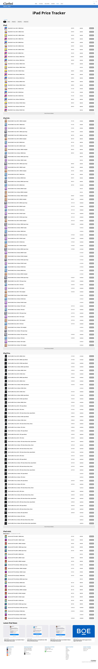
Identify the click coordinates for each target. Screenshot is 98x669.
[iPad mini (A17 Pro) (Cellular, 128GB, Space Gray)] (5, 564)
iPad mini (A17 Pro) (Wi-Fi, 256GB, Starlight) (16, 561)
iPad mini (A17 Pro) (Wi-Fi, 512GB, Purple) (16, 596)
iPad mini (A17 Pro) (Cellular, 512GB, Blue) (16, 611)
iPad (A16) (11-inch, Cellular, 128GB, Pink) (16, 56)
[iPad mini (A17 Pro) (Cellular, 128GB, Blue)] (5, 575)
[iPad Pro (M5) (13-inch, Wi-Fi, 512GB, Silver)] (5, 391)
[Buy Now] (91, 28)
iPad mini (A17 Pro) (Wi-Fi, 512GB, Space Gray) (17, 604)
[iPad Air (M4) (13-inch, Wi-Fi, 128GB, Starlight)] (5, 170)
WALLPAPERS (47, 3)
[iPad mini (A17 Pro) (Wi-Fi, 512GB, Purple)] (5, 597)
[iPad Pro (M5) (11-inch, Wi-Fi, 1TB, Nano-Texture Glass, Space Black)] (5, 413)
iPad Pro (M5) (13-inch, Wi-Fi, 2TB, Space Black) (17, 505)
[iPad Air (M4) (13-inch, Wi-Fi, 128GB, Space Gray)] (5, 163)
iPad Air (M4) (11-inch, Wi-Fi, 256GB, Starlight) (17, 138)
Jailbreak (67, 656)
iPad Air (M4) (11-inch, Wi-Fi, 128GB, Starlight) (17, 121)
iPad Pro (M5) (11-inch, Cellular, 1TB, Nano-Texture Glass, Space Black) (22, 441)
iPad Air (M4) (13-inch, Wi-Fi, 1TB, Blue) (15, 323)
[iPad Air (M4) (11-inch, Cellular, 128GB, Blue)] (5, 153)
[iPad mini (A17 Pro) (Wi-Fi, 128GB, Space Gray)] (5, 547)
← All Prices (5, 19)
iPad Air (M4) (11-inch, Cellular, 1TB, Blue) (16, 309)
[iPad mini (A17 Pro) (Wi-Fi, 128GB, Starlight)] (5, 543)
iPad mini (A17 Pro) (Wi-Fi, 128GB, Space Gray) (17, 547)
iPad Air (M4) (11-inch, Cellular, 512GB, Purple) (17, 263)
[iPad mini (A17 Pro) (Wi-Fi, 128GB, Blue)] (5, 536)
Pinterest (9, 651)
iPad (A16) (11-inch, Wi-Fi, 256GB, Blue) (15, 42)
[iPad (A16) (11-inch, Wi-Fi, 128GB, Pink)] (5, 39)
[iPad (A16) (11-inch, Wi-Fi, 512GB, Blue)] (5, 92)
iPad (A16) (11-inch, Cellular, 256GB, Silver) (16, 81)
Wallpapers (68, 650)
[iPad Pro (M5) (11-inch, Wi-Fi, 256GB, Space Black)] (5, 359)
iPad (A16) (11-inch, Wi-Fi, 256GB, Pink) (15, 53)
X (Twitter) (10, 649)
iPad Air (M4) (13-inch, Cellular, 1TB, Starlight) (17, 345)
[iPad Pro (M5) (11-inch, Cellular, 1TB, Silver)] (5, 427)
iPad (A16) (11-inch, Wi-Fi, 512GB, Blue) (15, 92)
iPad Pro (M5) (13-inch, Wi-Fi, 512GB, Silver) (16, 391)
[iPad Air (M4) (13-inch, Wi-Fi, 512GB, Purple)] (5, 238)
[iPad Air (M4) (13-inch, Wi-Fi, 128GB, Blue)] (5, 174)
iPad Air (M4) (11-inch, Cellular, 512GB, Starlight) (17, 256)
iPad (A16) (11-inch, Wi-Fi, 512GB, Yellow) (16, 70)
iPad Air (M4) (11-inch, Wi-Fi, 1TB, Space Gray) (17, 281)
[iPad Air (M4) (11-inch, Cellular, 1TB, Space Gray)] (5, 331)
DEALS (62, 3)
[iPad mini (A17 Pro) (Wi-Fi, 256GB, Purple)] (5, 557)
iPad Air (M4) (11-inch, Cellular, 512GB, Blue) (17, 266)
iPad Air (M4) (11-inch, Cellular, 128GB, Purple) (17, 160)
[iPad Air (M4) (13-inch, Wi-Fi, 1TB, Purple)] (5, 316)
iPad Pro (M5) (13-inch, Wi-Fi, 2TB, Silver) (16, 491)
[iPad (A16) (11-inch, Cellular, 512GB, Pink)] (5, 110)
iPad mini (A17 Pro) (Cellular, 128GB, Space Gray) (17, 564)
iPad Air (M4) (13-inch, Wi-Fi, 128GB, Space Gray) (17, 163)
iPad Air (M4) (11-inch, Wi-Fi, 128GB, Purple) (16, 128)
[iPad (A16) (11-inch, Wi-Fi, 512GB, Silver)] (5, 88)
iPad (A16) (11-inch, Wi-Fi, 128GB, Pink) (15, 38)
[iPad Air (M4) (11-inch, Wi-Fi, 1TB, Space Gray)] (5, 281)
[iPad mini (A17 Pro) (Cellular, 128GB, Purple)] (5, 572)
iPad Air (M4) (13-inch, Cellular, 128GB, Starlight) (17, 195)
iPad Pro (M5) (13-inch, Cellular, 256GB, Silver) (17, 402)
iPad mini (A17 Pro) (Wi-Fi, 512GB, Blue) (16, 600)
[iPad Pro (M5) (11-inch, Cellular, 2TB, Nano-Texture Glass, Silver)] (5, 495)
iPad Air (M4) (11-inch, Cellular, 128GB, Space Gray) (18, 156)
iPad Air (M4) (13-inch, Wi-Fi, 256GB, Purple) (16, 206)
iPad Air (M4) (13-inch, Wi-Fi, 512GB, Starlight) (17, 245)
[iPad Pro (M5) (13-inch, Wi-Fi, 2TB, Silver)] (5, 491)
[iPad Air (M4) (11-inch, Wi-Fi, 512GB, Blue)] (5, 210)
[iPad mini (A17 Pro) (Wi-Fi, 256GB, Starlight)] (5, 561)
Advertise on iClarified (87, 648)
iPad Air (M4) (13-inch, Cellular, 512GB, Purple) (17, 302)
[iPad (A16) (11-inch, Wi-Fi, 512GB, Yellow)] (5, 71)
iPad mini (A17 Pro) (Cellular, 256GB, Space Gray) (17, 579)
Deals (67, 653)
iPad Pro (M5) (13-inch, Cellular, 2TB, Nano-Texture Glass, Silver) (20, 519)
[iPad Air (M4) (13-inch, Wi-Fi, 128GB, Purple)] (5, 167)
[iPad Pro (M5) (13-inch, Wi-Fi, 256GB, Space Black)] (5, 377)
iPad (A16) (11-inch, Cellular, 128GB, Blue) (16, 60)
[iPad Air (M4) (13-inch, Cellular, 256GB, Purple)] (5, 252)
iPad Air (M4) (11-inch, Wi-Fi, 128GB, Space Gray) (17, 131)
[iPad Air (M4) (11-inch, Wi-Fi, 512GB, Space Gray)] (5, 217)
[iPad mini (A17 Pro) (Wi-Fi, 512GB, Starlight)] (5, 593)
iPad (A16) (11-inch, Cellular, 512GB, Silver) (16, 106)
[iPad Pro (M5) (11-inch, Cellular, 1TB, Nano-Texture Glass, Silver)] (5, 445)
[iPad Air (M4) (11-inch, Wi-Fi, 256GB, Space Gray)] (5, 135)
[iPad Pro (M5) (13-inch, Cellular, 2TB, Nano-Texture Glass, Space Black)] (5, 523)
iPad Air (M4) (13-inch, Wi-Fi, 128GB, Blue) (16, 174)
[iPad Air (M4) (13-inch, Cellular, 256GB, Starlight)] (5, 274)
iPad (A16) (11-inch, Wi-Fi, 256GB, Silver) (16, 46)
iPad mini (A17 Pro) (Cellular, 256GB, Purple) (17, 586)
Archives (67, 657)
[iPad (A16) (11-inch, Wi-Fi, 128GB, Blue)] (5, 28)
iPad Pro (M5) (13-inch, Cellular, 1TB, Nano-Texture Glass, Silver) (20, 487)
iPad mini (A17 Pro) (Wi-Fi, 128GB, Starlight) (16, 543)
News (67, 648)
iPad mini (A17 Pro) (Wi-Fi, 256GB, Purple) (16, 557)
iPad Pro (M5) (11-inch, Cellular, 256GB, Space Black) (18, 366)
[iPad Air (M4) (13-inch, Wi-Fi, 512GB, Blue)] (5, 242)
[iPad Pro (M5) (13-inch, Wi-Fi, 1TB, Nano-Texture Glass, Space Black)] (5, 452)
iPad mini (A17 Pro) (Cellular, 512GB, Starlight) (17, 618)
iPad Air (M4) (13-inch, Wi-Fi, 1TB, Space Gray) (17, 313)
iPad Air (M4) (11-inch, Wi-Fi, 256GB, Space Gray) (17, 135)
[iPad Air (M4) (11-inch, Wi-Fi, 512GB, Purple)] (5, 213)
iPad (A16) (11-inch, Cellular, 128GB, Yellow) (16, 67)
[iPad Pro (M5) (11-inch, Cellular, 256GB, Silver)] (5, 370)
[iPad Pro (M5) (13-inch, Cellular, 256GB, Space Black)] (5, 395)
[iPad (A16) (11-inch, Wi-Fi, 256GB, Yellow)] (5, 49)
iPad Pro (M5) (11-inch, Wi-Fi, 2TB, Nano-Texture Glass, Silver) (20, 466)
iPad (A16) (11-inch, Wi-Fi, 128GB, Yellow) (16, 35)
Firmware (67, 655)
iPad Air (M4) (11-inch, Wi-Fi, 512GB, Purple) (16, 213)
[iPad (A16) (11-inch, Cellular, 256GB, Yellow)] (5, 85)
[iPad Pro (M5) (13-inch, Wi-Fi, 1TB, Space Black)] (5, 434)
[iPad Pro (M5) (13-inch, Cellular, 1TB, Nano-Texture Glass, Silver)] (5, 487)
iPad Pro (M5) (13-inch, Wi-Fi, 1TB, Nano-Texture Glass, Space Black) (21, 452)
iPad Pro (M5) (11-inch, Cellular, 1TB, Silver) (16, 427)
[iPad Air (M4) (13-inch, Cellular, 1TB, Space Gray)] (5, 334)
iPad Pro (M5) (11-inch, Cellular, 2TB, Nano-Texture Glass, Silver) (20, 494)
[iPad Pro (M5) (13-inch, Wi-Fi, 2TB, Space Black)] (5, 505)
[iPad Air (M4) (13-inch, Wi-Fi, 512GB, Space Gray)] (5, 235)
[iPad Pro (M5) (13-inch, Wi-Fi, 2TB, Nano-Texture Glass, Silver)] (5, 509)
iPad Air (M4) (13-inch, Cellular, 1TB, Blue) (16, 338)
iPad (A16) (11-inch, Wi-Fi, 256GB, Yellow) (16, 49)
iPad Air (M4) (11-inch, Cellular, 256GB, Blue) (17, 177)
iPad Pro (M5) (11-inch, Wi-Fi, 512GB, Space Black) (18, 363)
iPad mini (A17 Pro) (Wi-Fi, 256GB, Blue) (16, 554)
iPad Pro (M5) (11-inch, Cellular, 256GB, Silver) (17, 370)
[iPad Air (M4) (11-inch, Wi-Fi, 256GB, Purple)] (5, 146)
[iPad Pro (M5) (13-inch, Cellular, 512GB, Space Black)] (5, 416)
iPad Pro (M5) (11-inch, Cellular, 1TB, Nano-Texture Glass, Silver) (20, 445)
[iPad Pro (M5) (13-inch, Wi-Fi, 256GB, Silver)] (5, 381)
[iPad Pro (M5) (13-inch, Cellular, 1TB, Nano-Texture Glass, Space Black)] (5, 463)
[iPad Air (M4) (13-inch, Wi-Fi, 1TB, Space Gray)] (5, 313)
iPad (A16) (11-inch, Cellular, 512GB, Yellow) (16, 102)
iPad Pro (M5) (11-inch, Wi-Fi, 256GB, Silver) (16, 356)
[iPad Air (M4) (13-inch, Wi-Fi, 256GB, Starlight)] (5, 199)
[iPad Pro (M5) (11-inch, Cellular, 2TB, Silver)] (5, 484)
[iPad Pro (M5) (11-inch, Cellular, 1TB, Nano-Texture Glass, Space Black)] (5, 441)
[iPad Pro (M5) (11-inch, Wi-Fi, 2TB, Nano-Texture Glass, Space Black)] (5, 470)
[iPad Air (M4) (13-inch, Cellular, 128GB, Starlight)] (5, 195)
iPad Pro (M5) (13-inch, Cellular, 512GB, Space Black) (18, 416)
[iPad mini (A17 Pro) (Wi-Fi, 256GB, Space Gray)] (5, 550)
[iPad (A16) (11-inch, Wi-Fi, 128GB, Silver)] (5, 31)
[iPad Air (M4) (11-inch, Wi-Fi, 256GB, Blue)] (5, 142)
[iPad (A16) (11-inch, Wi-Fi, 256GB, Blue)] (5, 42)
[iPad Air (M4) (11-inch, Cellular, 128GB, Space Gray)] (5, 156)
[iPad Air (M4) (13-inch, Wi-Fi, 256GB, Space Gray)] (5, 203)
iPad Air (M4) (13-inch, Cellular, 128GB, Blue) (17, 231)
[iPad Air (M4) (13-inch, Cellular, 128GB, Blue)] (5, 231)
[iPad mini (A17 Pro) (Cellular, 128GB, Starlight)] (5, 568)
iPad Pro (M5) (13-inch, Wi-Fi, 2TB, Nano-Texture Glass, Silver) (20, 509)
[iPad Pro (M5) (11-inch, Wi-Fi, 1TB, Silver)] (5, 409)
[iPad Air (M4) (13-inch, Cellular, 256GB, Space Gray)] (5, 249)
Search (67, 659)
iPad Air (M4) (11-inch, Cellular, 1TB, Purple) (16, 306)
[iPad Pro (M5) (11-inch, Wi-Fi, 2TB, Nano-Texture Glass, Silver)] (5, 466)
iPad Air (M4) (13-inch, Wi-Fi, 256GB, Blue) (16, 185)
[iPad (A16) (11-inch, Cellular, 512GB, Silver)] (5, 106)
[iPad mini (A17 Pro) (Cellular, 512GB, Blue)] (5, 611)
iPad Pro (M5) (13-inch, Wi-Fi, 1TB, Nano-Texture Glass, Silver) (20, 448)
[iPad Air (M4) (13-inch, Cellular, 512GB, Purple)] (5, 302)
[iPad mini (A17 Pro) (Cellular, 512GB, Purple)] (5, 614)
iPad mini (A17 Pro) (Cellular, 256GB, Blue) (16, 582)
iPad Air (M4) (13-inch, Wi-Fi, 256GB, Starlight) (17, 199)
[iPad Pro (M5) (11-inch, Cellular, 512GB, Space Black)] (5, 384)
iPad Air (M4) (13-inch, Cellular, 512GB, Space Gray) (18, 277)
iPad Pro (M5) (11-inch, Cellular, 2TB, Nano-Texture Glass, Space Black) (22, 498)
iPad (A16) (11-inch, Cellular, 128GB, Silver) (16, 63)
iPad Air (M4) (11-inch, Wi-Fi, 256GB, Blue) (16, 142)
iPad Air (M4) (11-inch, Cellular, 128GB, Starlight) (17, 149)
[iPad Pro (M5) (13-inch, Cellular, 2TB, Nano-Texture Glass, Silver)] (5, 519)
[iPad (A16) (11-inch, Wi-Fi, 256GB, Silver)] (5, 46)
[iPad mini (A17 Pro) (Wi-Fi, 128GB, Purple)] (5, 540)
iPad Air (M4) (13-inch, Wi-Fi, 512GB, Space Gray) (17, 234)
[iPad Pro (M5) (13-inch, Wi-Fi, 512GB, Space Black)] (5, 398)
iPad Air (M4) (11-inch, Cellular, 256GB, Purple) (17, 188)
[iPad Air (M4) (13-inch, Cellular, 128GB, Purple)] (5, 227)
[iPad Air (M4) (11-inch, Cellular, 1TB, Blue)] (5, 309)
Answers (67, 654)
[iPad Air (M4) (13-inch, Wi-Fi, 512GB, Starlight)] (5, 245)
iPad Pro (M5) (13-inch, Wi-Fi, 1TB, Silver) (16, 437)
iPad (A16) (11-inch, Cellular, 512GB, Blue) (16, 99)
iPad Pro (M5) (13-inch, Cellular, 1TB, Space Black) (18, 473)
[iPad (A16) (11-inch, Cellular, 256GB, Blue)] (5, 78)
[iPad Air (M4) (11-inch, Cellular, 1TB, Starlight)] (5, 327)
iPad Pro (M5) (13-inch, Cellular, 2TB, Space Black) (18, 512)
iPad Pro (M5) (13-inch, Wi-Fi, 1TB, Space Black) (17, 434)
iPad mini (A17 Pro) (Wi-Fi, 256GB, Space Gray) (17, 550)
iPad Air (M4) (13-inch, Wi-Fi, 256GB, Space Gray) (17, 202)
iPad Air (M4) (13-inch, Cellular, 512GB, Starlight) (17, 295)
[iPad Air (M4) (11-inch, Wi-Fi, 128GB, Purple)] (5, 128)
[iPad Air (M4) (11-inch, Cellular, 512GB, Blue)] (5, 267)
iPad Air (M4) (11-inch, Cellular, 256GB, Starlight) (17, 192)
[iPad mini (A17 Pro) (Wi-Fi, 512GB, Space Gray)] (5, 604)
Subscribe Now (49, 651)
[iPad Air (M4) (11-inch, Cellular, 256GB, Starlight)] (5, 192)
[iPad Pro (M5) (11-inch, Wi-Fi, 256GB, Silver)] (5, 356)
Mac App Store (28, 653)
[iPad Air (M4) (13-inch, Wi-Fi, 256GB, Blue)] (5, 185)
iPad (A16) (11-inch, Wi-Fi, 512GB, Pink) (15, 95)
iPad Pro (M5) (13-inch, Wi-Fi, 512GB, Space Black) (18, 398)
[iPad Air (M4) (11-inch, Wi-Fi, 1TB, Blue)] (5, 284)
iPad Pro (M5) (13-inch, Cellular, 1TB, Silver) (16, 477)
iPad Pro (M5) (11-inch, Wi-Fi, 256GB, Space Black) (18, 359)
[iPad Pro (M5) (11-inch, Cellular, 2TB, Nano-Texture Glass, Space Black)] (5, 498)
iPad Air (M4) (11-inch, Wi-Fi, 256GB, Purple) (16, 145)
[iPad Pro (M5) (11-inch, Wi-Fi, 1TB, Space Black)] (5, 406)
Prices (67, 651)
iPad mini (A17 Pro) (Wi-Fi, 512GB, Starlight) (16, 593)
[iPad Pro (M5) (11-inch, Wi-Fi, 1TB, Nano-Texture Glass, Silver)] (5, 423)
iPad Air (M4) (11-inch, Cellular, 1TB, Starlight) (17, 327)
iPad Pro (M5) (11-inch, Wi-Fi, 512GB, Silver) (16, 373)
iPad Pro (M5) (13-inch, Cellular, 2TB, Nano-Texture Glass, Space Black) (22, 523)
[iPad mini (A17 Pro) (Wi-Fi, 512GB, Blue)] (5, 600)
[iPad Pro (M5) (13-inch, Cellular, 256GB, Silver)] (5, 402)
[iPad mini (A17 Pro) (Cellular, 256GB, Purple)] (5, 586)
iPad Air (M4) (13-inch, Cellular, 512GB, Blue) (17, 298)
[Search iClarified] (94, 3)
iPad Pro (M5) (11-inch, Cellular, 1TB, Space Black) (18, 430)
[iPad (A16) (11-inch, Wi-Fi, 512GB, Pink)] (5, 95)
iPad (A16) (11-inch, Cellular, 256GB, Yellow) (16, 85)
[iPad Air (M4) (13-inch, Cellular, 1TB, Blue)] (5, 338)
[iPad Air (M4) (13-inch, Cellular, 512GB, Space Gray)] (5, 277)
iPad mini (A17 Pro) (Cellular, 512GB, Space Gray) (17, 607)
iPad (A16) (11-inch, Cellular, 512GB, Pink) (16, 110)
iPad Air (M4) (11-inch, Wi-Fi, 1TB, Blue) (15, 284)
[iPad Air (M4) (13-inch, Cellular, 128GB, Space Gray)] (5, 224)
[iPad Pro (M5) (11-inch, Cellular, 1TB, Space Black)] (5, 431)
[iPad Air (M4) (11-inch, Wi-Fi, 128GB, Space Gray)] (5, 131)
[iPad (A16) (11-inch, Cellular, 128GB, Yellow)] (5, 67)
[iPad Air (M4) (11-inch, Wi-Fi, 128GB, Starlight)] (5, 121)
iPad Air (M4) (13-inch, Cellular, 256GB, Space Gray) (18, 249)
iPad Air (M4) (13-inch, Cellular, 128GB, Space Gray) (18, 224)
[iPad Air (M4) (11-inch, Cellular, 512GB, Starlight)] (5, 256)
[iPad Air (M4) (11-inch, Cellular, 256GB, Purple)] (5, 188)
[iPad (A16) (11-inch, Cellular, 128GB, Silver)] (5, 63)
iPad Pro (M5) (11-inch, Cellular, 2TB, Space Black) (18, 480)
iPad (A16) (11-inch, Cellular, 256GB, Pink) (16, 74)
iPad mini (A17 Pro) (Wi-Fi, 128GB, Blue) (16, 536)
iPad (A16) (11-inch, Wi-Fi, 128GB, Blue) (15, 28)
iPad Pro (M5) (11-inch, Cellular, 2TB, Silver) (16, 484)
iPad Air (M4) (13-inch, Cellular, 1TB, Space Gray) (17, 334)
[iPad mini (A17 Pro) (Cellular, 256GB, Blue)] (5, 582)
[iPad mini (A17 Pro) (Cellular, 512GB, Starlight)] (5, 618)
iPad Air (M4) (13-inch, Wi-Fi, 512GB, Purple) (16, 238)
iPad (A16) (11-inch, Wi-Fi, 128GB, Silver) (16, 31)
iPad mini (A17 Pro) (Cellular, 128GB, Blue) (16, 575)
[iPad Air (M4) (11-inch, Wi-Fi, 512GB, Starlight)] (5, 220)
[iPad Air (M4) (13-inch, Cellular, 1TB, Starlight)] (5, 345)
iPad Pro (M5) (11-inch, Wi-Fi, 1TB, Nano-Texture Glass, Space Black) (21, 413)
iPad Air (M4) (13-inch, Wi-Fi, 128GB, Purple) (16, 167)
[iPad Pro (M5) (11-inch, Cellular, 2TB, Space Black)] (5, 480)
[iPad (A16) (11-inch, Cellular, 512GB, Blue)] (5, 99)
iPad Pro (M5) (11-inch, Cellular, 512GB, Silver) (17, 388)
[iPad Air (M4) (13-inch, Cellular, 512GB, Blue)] (5, 299)
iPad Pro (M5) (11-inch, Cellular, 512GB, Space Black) (18, 384)
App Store (27, 652)
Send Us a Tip (85, 649)
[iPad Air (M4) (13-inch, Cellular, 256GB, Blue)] (5, 270)
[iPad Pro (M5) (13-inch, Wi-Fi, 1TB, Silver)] (5, 438)
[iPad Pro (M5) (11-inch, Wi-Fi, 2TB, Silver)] (5, 455)
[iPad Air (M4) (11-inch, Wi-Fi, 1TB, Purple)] (5, 288)
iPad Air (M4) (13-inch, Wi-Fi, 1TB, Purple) (16, 316)
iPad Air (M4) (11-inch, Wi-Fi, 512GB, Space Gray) (17, 217)
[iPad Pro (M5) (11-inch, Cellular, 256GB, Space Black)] (5, 366)
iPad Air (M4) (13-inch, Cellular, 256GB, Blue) (17, 270)
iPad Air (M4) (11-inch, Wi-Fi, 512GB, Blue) (16, 209)
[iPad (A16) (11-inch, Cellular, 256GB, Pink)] (5, 74)
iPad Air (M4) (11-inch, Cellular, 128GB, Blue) (17, 153)
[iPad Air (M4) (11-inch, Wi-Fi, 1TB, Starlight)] (5, 291)
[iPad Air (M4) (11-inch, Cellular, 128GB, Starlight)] (5, 149)
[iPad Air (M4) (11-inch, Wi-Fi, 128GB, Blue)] (5, 124)
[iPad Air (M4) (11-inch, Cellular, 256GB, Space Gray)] (5, 181)
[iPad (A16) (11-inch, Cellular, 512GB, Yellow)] (5, 103)
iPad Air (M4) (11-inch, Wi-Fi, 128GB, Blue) (16, 124)
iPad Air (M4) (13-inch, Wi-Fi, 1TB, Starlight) (16, 320)
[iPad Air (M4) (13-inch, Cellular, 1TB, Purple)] (5, 341)
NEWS (36, 3)
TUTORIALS (41, 3)
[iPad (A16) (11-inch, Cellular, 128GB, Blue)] (5, 60)
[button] (49, 113)
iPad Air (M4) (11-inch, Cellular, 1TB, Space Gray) (17, 330)
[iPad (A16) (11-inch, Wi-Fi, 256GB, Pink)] (5, 53)
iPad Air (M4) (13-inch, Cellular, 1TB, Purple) (16, 341)
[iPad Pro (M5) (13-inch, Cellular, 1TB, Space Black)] (5, 473)
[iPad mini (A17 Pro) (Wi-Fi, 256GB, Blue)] (5, 554)
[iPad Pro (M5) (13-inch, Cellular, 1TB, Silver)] (5, 477)
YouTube (9, 653)
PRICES (57, 3)
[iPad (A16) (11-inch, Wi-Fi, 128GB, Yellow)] (5, 35)
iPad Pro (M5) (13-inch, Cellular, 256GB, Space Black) (18, 395)
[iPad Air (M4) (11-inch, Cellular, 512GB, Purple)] (5, 263)
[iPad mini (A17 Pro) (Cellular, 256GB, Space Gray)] (5, 579)
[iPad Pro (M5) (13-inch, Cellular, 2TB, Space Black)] (5, 512)
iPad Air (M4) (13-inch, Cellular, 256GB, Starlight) (17, 274)
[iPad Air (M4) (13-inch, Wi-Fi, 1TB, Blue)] (5, 323)
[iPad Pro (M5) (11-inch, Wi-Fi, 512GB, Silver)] (5, 374)
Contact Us (85, 650)
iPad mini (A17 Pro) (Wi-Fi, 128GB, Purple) (16, 539)
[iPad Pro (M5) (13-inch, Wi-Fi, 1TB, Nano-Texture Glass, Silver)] (5, 448)
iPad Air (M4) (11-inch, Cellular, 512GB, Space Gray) (18, 259)
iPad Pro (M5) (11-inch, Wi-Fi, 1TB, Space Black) (17, 405)
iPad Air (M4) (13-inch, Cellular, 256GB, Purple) (17, 252)
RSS (9, 655)
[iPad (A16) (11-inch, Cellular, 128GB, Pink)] (5, 56)
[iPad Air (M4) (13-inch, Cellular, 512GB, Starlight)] (5, 295)
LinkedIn (9, 652)
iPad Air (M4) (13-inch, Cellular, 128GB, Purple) (17, 227)
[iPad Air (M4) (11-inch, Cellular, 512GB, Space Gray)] (5, 259)
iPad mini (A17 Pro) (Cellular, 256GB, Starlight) (17, 589)
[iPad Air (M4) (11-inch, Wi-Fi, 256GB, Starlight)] (5, 138)
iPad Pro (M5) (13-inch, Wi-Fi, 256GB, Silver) (16, 381)
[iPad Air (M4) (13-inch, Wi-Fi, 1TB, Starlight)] (5, 320)
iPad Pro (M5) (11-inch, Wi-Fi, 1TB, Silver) (16, 409)
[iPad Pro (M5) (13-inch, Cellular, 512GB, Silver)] (5, 420)
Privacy (95, 661)
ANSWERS (53, 3)
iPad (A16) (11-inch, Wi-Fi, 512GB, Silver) (16, 88)
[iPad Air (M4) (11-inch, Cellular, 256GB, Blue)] (5, 178)
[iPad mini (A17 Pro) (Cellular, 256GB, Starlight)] (5, 589)
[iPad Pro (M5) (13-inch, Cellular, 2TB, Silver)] (5, 516)
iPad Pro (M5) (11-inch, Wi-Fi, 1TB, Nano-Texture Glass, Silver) (20, 423)
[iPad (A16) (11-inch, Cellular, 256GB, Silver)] (5, 81)
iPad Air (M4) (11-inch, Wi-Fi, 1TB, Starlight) (16, 291)
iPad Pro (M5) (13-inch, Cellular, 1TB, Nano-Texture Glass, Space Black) (22, 462)
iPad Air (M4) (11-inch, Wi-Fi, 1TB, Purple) (16, 288)
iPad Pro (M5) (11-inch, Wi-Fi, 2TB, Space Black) (17, 459)
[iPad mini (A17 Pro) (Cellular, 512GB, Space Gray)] (5, 607)
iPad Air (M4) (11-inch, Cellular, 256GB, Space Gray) (18, 181)
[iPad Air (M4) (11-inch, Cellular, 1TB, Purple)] (5, 306)
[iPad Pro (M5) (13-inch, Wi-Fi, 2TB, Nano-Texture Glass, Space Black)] (5, 502)
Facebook (9, 648)
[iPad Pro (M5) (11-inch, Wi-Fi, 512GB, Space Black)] (5, 363)
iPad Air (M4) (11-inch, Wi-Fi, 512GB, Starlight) (17, 220)
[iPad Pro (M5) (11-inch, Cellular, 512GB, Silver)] (5, 388)
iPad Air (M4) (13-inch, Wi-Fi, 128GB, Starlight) (17, 170)
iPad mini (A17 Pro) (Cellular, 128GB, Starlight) (17, 568)
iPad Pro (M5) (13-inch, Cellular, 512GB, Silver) (17, 420)
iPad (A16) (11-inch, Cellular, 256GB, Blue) (16, 78)
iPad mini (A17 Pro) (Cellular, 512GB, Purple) (17, 614)
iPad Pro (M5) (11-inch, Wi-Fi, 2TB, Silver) (16, 455)
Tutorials (67, 649)
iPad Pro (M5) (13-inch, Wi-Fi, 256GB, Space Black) (18, 377)
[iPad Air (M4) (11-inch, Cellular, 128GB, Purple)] (5, 160)
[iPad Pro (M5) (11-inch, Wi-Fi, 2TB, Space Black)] (5, 459)
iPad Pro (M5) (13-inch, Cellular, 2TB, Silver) (16, 516)
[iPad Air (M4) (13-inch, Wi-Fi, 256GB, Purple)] (5, 206)
